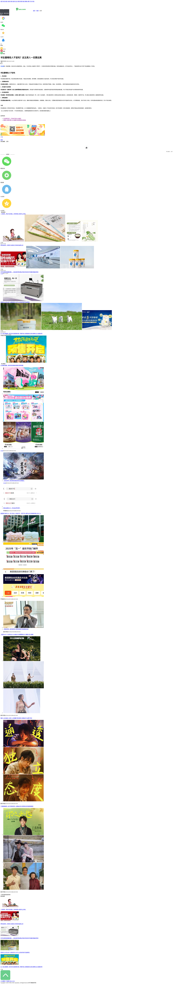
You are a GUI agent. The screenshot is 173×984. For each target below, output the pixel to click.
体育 (9, 1)
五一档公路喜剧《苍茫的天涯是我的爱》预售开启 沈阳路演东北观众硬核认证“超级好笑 (21, 333)
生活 (16, 1)
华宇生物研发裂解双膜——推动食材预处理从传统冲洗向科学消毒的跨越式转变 (19, 272)
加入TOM (12, 981)
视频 (21, 1)
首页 (2, 1)
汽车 (31, 1)
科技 (33, 1)
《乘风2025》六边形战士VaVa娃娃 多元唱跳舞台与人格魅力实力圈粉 (17, 634)
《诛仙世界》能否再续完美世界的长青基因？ (14, 480)
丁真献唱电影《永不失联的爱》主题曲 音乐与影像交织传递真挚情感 (17, 806)
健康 (26, 1)
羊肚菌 (2, 66)
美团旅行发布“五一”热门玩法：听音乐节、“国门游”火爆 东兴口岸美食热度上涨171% (21, 513)
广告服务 (7, 981)
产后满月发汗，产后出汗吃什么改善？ (12, 118)
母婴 (19, 1)
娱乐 (6, 1)
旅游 (14, 1)
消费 (28, 1)
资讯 (4, 1)
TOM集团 (3, 981)
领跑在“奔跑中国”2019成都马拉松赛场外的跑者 (14, 120)
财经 (23, 1)
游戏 (11, 1)
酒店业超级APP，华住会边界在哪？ (11, 508)
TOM (2, 273)
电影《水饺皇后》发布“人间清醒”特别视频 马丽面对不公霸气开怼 (16, 718)
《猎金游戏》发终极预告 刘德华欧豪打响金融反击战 (15, 629)
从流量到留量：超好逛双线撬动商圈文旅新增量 (12, 365)
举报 (2, 139)
